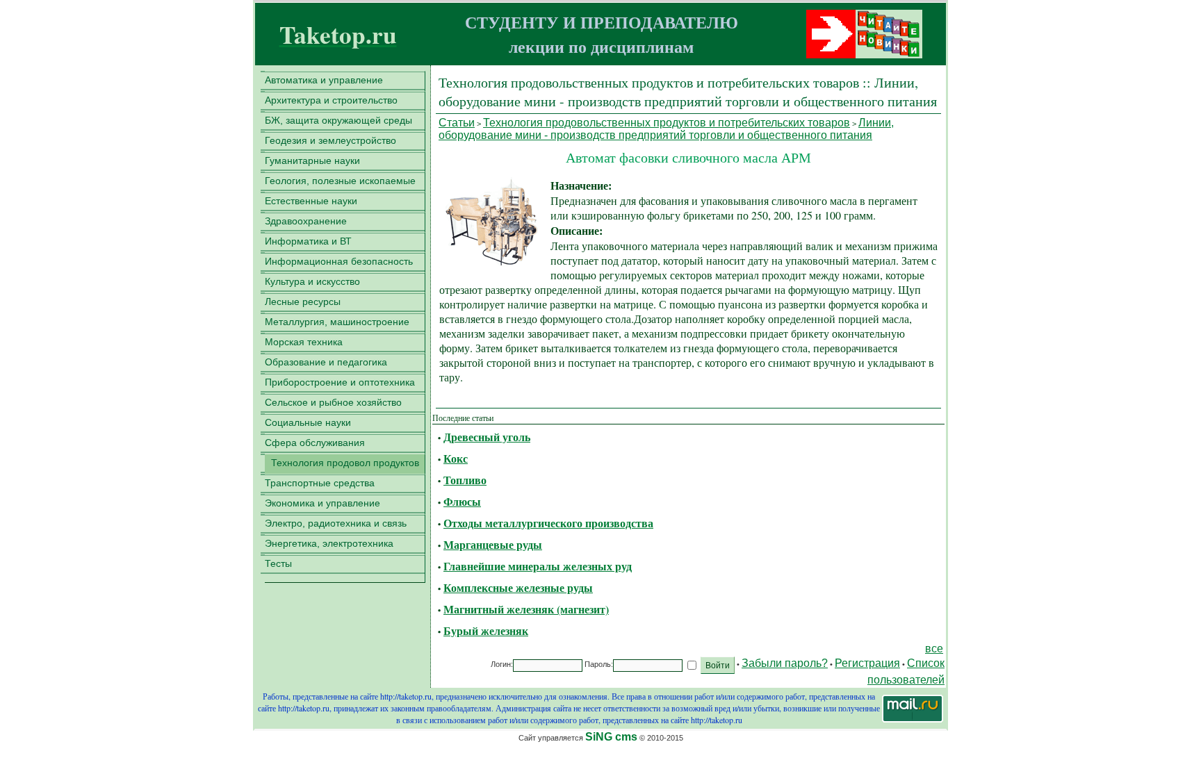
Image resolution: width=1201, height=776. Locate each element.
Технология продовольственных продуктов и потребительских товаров (666, 123)
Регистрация (867, 663)
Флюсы (462, 501)
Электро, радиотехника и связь (336, 523)
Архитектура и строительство (331, 100)
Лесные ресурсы (303, 301)
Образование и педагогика (326, 362)
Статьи (457, 123)
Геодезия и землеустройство (330, 140)
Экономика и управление (322, 503)
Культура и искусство (312, 281)
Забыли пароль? (785, 663)
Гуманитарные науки (312, 160)
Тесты (278, 563)
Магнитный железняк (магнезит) (526, 609)
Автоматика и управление (324, 79)
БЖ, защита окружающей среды (338, 120)
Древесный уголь (486, 437)
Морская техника (304, 341)
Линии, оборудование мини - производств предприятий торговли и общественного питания (666, 129)
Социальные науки (308, 422)
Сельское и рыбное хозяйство (333, 402)
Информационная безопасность (339, 261)
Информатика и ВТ (308, 241)
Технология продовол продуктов (345, 462)
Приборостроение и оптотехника (340, 382)
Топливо (465, 480)
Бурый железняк (485, 630)
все (934, 648)
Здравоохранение (306, 220)
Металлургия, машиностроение (337, 321)
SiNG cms (611, 737)
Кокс (455, 458)
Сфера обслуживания (315, 442)
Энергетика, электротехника (329, 543)
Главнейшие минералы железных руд (537, 566)
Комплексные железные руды (518, 587)
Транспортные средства (320, 482)
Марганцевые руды (492, 544)
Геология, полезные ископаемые (340, 180)
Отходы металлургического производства (548, 523)
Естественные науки (311, 200)
